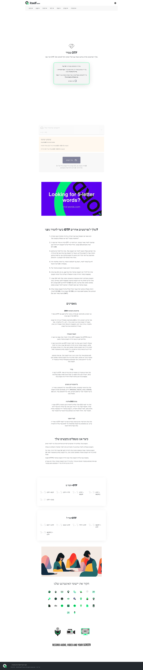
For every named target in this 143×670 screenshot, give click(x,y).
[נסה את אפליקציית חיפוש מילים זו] (71, 199)
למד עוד (64, 66)
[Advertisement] (71, 25)
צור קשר (38, 667)
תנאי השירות (61, 69)
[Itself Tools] (71, 637)
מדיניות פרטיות (73, 71)
